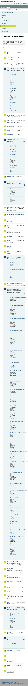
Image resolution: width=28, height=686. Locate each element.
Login (16, 3)
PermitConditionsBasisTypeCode (14, 490)
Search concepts (20, 48)
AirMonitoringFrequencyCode (14, 297)
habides (9, 246)
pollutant (14, 276)
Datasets (4, 15)
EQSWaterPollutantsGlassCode (14, 451)
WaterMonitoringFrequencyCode (14, 529)
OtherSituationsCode (14, 472)
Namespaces (5, 31)
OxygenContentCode (14, 483)
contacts (14, 145)
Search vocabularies (9, 48)
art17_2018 (10, 120)
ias (8, 251)
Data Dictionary (13, 9)
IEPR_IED (10, 569)
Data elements (5, 20)
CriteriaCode (14, 405)
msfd (8, 607)
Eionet (8, 9)
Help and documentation (7, 12)
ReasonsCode (14, 497)
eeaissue (14, 159)
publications (11, 637)
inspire (9, 576)
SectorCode (14, 509)
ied (8, 257)
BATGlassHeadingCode (14, 370)
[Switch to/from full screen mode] (19, 3)
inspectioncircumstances (14, 269)
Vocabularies (5, 26)
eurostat (9, 220)
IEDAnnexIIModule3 (11, 289)
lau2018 (9, 595)
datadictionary (11, 139)
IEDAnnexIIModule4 (11, 561)
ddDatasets (14, 149)
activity (13, 188)
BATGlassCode (14, 362)
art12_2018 (10, 63)
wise (8, 665)
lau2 (8, 591)
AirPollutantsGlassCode (14, 305)
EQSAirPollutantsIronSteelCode (14, 432)
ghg (8, 240)
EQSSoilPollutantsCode (14, 443)
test (8, 656)
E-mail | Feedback (6, 681)
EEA (8, 1)
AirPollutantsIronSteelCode (14, 318)
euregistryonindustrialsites (11, 214)
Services (4, 28)
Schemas (4, 23)
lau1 (8, 587)
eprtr (8, 182)
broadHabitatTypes (14, 613)
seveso (9, 650)
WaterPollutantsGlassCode (14, 536)
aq (8, 52)
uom (8, 660)
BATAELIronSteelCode (14, 350)
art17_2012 (10, 115)
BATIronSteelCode (14, 381)
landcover (10, 581)
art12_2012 (10, 57)
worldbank (10, 671)
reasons (13, 102)
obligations (14, 165)
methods (14, 95)
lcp (8, 602)
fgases (9, 231)
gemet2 (9, 236)
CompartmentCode (14, 399)
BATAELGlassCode (14, 337)
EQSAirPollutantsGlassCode (14, 421)
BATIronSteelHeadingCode (14, 389)
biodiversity (10, 126)
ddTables (14, 154)
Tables (3, 17)
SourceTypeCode (14, 514)
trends (13, 108)
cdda (8, 130)
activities (14, 74)
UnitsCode (14, 521)
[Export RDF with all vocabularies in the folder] (24, 70)
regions (13, 618)
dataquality (10, 176)
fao (8, 225)
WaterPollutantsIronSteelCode (14, 548)
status (13, 170)
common (10, 134)
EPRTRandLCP (11, 207)
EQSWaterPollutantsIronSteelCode (14, 461)
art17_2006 (10, 69)
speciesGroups (14, 625)
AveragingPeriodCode (14, 330)
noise (9, 632)
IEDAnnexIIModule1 (11, 283)
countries (14, 88)
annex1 (13, 262)
